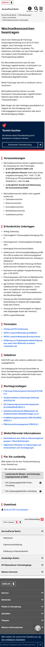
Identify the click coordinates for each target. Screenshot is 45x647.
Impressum (8, 538)
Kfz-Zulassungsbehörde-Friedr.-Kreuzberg (18, 484)
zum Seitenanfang (32, 519)
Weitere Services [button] (9, 572)
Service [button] (5, 593)
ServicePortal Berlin (8, 15)
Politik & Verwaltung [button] (11, 607)
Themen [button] (5, 620)
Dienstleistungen (25, 15)
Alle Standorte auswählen (15, 469)
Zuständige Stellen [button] (10, 558)
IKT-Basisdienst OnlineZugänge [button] (16, 565)
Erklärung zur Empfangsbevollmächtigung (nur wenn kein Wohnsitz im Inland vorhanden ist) (23, 343)
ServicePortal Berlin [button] (11, 531)
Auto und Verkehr (9, 17)
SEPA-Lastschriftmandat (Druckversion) (22, 337)
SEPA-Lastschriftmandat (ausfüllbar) (20, 333)
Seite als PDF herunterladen (16, 510)
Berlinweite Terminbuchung (20, 145)
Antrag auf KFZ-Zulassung (16, 329)
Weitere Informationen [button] (12, 627)
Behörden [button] (6, 600)
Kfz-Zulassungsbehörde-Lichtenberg (20, 491)
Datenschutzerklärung (12, 545)
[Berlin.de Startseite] (7, 3)
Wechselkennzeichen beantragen (15, 20)
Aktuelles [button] (5, 613)
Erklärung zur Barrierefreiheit (15, 551)
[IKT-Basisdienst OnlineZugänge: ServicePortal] (12, 522)
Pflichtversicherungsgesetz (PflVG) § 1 (21, 424)
